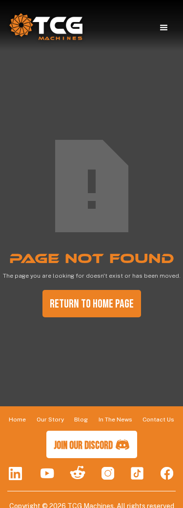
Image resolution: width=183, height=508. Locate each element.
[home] (43, 28)
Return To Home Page (92, 304)
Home (17, 419)
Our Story (50, 419)
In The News (115, 419)
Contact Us (158, 419)
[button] (164, 28)
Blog (81, 419)
